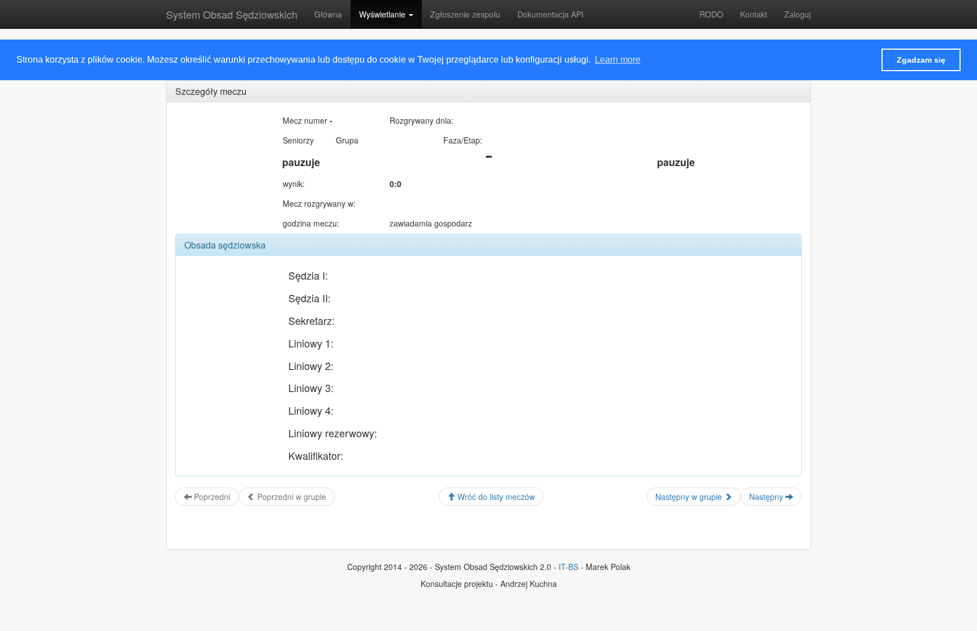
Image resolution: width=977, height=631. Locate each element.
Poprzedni (211, 496)
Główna (328, 14)
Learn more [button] (618, 59)
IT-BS (568, 566)
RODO (711, 14)
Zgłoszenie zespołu (465, 14)
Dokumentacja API (550, 14)
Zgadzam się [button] (921, 59)
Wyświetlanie (383, 14)
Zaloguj (797, 14)
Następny (767, 496)
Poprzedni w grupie (290, 496)
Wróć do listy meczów (495, 496)
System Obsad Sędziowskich (231, 14)
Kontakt (753, 14)
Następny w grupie (689, 496)
